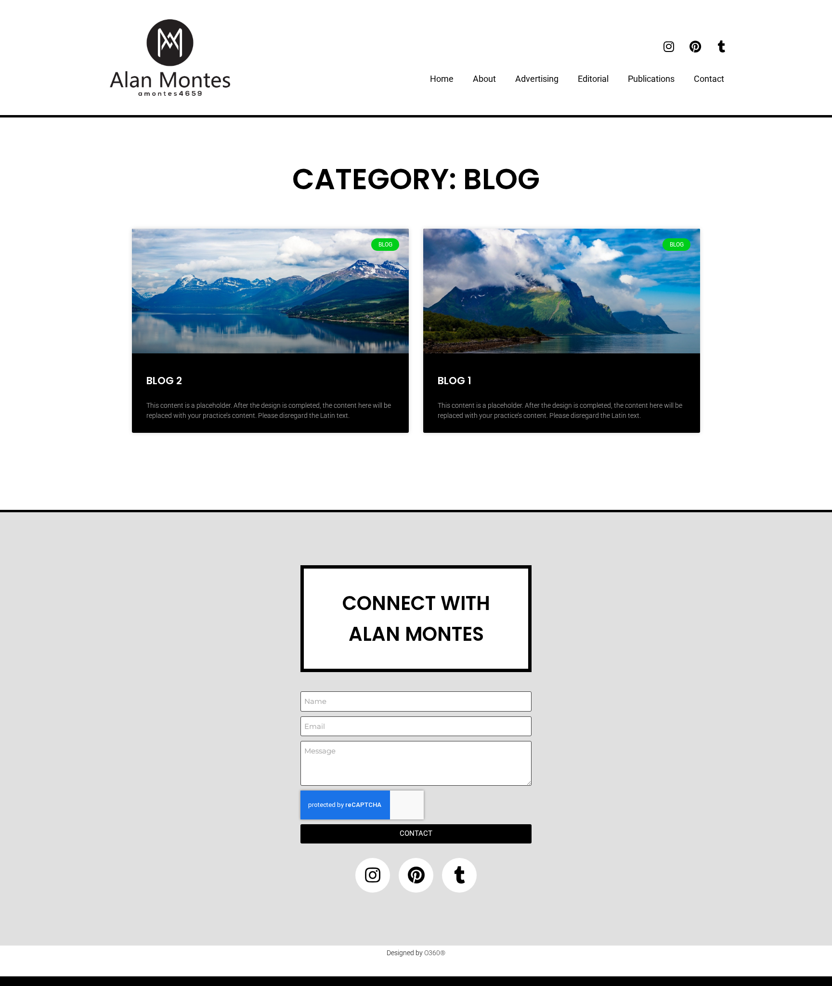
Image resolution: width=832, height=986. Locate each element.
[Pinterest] (695, 46)
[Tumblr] (722, 46)
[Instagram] (669, 46)
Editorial (593, 79)
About (484, 79)
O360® (434, 953)
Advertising (537, 79)
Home (442, 79)
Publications (651, 79)
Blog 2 (164, 381)
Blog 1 (454, 381)
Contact (709, 79)
